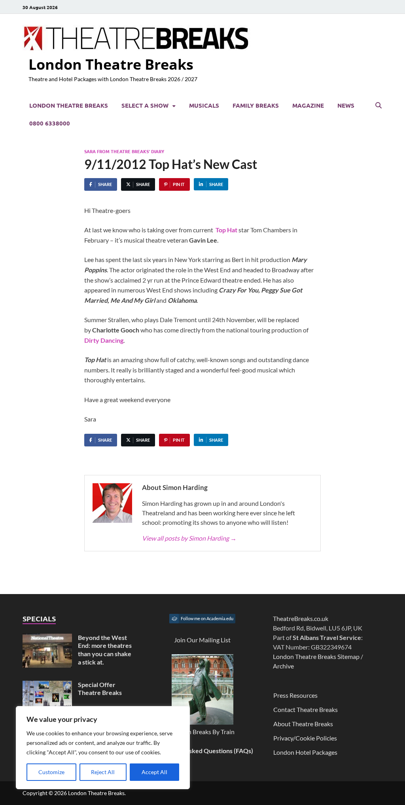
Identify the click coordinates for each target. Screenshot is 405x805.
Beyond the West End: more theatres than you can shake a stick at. (105, 650)
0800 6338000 (49, 123)
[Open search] (378, 106)
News (345, 105)
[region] (103, 747)
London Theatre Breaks (110, 64)
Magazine (308, 105)
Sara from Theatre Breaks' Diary (124, 151)
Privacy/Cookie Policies (305, 738)
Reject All (103, 772)
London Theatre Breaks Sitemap (316, 656)
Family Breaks (256, 105)
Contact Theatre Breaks (305, 709)
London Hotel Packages (305, 752)
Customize (51, 772)
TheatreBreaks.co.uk (300, 618)
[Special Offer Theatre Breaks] (47, 685)
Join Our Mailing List (202, 640)
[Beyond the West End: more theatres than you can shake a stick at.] (47, 638)
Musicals (204, 105)
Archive (283, 666)
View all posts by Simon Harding (189, 538)
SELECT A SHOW (144, 105)
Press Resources (295, 695)
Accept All (154, 772)
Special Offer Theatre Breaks (100, 689)
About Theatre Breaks (303, 723)
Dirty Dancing (103, 340)
